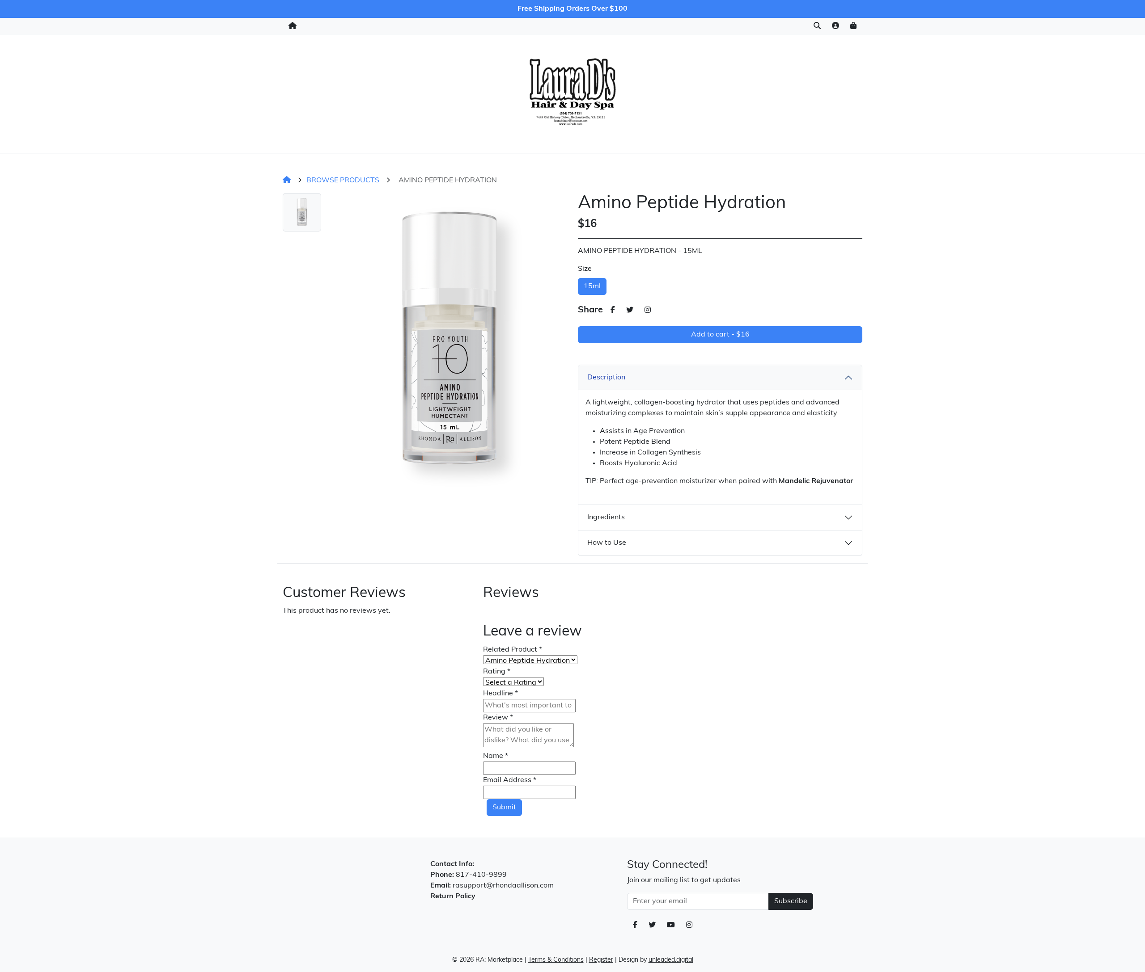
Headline (500, 693)
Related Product (512, 649)
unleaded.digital (671, 960)
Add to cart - (720, 334)
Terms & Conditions (556, 960)
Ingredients (606, 517)
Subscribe (790, 901)
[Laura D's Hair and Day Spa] (572, 92)
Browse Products (342, 180)
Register (601, 960)
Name (495, 756)
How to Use (606, 543)
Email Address (509, 780)
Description (606, 377)
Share (590, 310)
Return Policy (452, 896)
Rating (496, 671)
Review (498, 717)
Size (585, 269)
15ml (592, 286)
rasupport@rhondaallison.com (503, 885)
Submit (504, 807)
